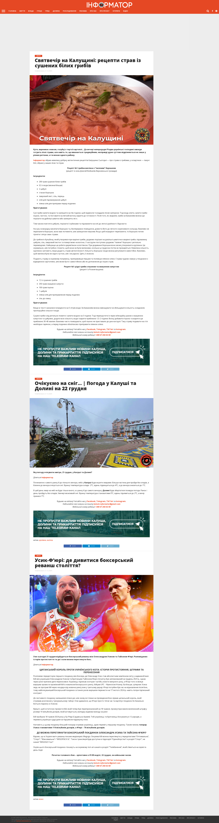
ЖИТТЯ (22, 11)
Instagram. (121, 329)
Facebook (91, 329)
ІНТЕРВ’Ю (116, 11)
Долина (42, 540)
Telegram (101, 329)
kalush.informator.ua (23, 821)
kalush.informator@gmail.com (107, 332)
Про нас (93, 11)
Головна (12, 11)
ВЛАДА (31, 11)
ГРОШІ (39, 11)
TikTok (109, 329)
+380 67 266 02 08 (103, 335)
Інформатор (39, 160)
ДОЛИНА (56, 11)
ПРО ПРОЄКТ (105, 11)
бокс (41, 799)
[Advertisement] (109, 32)
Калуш (50, 540)
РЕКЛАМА (83, 11)
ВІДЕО (125, 11)
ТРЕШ (47, 11)
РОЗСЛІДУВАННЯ (69, 11)
